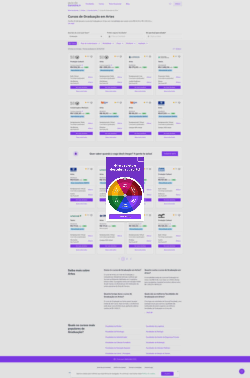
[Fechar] (141, 159)
